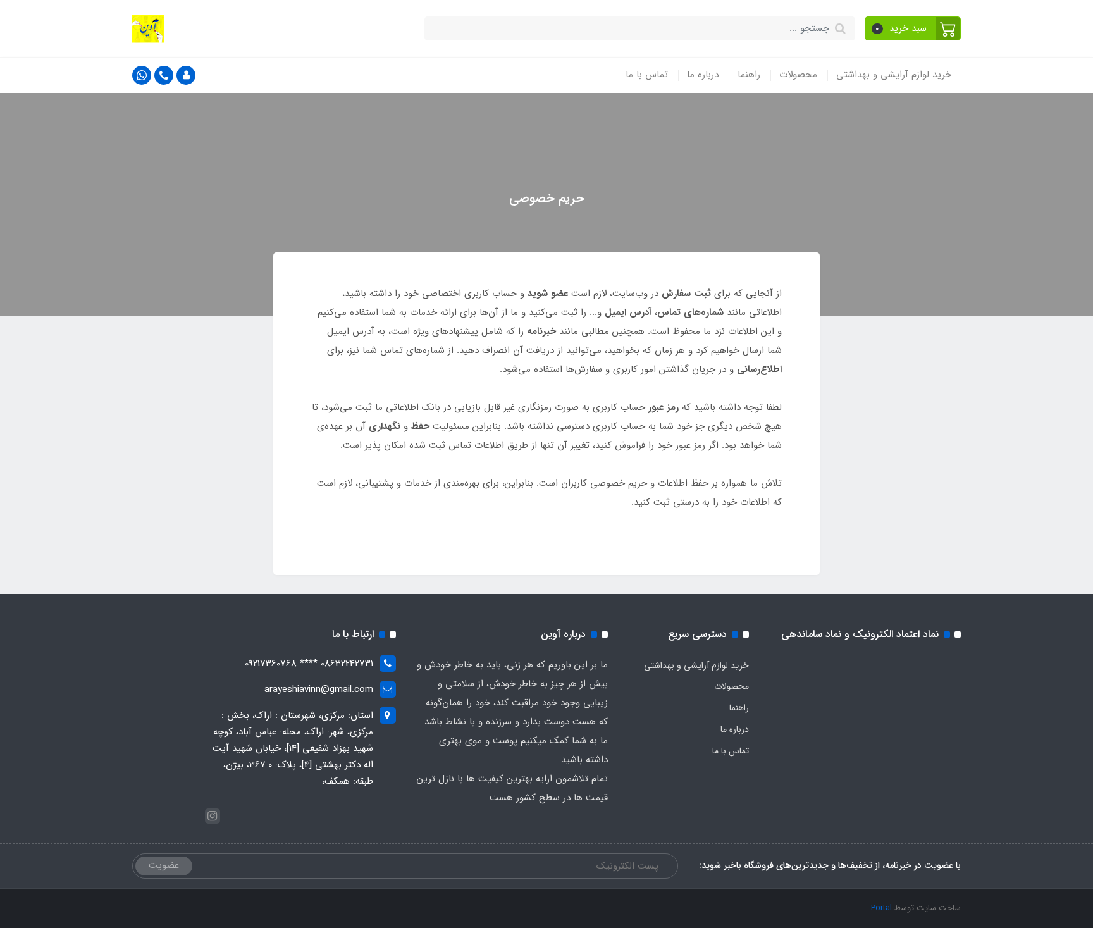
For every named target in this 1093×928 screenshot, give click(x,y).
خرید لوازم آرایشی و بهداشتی (893, 74)
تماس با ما (647, 74)
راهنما (749, 74)
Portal (881, 908)
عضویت (164, 865)
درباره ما (703, 74)
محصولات (798, 74)
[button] (913, 28)
